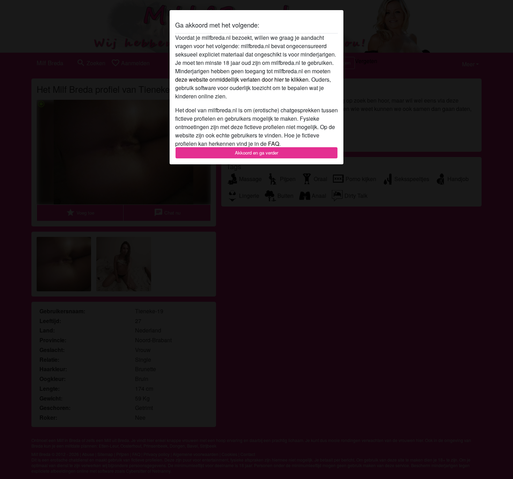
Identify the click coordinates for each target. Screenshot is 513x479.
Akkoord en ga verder (256, 152)
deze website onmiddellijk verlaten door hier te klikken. (242, 79)
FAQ (273, 144)
